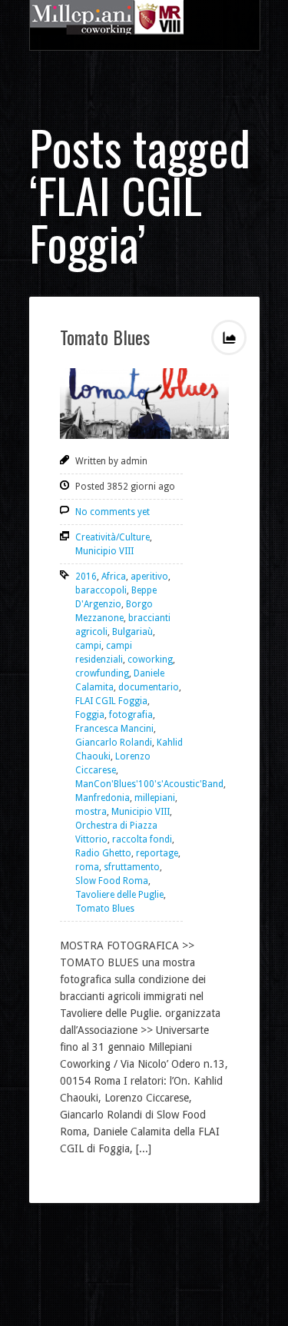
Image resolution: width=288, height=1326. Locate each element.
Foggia (89, 715)
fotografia (131, 715)
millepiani (154, 798)
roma (87, 867)
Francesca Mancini (114, 728)
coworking (150, 659)
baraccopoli (101, 590)
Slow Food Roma (111, 881)
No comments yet (112, 512)
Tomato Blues (105, 337)
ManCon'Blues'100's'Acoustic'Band (149, 784)
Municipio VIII (104, 551)
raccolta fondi (142, 839)
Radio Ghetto (103, 853)
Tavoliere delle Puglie (119, 894)
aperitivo (149, 576)
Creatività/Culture (112, 537)
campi (88, 645)
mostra (91, 811)
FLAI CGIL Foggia (111, 701)
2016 (86, 576)
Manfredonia (102, 798)
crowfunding (102, 673)
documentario (148, 687)
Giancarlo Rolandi (113, 742)
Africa (113, 576)
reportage (157, 853)
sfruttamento (132, 867)
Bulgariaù (132, 631)
